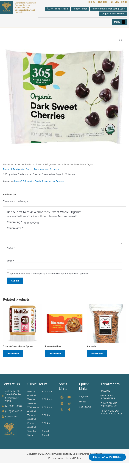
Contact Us (85, 406)
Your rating (14, 222)
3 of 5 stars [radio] (31, 223)
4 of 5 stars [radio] (34, 223)
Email (10, 260)
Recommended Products (22, 164)
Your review (15, 228)
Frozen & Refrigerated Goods (49, 164)
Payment (84, 396)
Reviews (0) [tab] (9, 194)
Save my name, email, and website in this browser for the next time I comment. (50, 273)
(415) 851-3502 (59, 8)
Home (6, 164)
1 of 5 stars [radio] (25, 223)
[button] (119, 22)
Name (11, 248)
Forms (82, 401)
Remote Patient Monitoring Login (108, 8)
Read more (13, 353)
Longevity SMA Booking (113, 13)
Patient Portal (80, 8)
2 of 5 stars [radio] (28, 223)
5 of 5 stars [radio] (37, 223)
